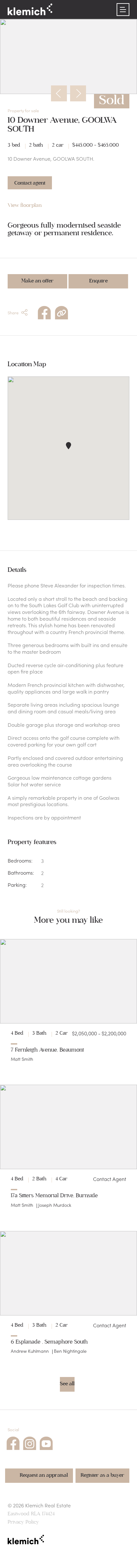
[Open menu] (123, 9)
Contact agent (29, 183)
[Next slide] (78, 93)
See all (67, 1383)
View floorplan (25, 205)
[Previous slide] (59, 93)
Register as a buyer (102, 1475)
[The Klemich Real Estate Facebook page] (13, 1442)
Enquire (98, 280)
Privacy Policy (23, 1522)
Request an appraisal (44, 1475)
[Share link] (61, 311)
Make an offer (37, 280)
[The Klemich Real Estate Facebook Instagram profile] (29, 1442)
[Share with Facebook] (44, 311)
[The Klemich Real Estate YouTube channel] (46, 1442)
